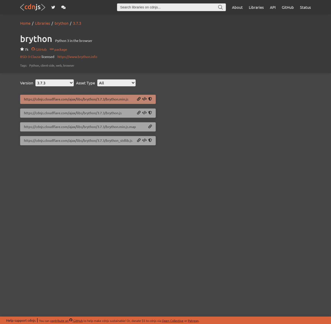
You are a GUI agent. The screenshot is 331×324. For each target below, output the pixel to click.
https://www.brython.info (77, 57)
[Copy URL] (139, 99)
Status (305, 7)
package (60, 49)
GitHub (288, 7)
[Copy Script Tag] (144, 99)
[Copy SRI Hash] (150, 99)
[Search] (220, 7)
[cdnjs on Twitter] (53, 7)
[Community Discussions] (63, 7)
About (237, 7)
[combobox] (54, 82)
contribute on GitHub (66, 320)
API (273, 7)
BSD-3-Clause (31, 57)
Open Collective (173, 320)
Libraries (256, 7)
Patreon (193, 320)
